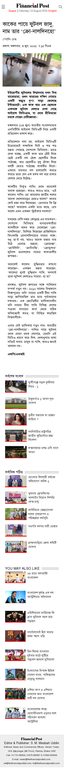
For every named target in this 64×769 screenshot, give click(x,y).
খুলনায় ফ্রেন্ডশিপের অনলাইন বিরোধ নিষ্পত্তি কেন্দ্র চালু (41, 498)
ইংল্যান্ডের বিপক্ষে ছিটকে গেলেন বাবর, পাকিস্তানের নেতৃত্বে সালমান (41, 675)
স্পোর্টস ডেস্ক (9, 39)
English (53, 10)
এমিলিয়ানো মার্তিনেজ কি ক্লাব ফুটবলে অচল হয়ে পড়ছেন (40, 617)
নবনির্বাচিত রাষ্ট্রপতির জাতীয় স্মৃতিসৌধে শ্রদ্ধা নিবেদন (40, 436)
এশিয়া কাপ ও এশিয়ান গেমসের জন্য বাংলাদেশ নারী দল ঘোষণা (40, 694)
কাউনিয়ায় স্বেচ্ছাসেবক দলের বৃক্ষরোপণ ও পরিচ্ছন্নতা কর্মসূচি (40, 514)
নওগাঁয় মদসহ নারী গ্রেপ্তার (43, 526)
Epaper (13, 10)
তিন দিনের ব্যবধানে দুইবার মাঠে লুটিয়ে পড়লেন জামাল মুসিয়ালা (40, 656)
